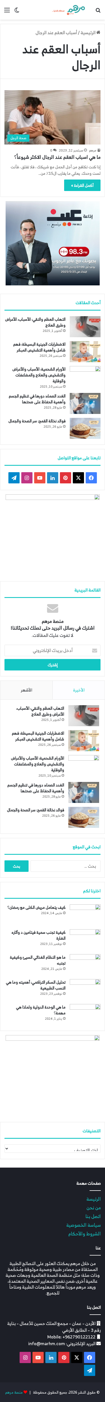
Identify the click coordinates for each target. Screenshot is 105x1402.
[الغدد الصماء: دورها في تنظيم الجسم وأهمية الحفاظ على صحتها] (85, 403)
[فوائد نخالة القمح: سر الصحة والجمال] (85, 428)
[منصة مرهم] (68, 10)
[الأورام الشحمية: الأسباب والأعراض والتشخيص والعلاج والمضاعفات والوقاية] (85, 376)
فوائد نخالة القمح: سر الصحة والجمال (37, 420)
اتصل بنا (93, 1216)
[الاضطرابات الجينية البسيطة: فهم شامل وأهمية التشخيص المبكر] (85, 351)
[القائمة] (7, 12)
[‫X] (78, 477)
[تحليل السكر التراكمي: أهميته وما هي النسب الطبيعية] (85, 989)
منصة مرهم (14, 1392)
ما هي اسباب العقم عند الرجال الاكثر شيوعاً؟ (57, 157)
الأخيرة (79, 690)
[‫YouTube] (39, 477)
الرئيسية (88, 32)
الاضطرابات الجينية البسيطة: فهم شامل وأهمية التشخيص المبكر (39, 347)
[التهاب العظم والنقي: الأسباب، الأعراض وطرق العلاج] (85, 326)
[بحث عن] (98, 12)
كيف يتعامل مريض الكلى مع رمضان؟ (36, 907)
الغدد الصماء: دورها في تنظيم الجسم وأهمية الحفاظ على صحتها (37, 398)
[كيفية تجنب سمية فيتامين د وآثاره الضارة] (85, 939)
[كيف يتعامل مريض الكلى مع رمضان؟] (85, 914)
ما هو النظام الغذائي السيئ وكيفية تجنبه (38, 960)
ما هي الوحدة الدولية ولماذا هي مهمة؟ (41, 1009)
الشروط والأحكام (84, 1233)
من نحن (94, 1207)
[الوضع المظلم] (17, 12)
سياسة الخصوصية (83, 1225)
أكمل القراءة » (82, 185)
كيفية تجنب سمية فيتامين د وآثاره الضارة (38, 935)
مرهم (92, 150)
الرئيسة (94, 1199)
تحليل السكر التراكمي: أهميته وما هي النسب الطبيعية (36, 985)
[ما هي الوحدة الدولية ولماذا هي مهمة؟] (85, 1014)
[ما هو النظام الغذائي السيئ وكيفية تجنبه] (85, 964)
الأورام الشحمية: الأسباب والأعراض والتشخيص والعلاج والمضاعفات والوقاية (39, 374)
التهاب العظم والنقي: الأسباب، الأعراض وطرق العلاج (35, 322)
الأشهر (26, 690)
